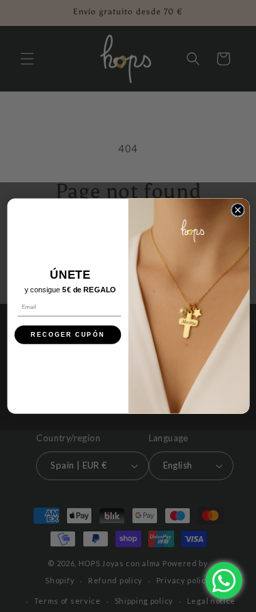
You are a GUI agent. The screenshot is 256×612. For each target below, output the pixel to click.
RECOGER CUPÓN (67, 334)
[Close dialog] (237, 210)
